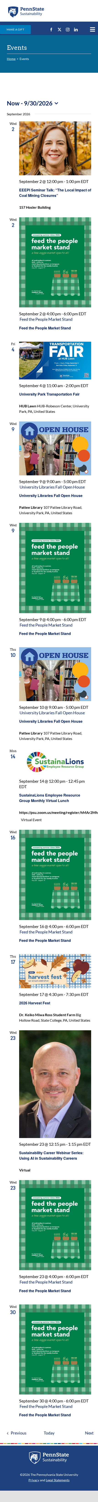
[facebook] (51, 29)
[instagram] (68, 29)
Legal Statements (58, 1480)
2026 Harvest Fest (34, 1003)
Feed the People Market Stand (45, 328)
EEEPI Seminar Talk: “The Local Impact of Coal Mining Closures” (55, 192)
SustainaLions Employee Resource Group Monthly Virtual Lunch (49, 797)
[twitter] (59, 29)
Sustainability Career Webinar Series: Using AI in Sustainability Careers (51, 1155)
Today (49, 1433)
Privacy (33, 1480)
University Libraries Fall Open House (51, 495)
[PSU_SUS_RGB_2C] (25, 7)
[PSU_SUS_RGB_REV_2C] (49, 1453)
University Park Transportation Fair (49, 394)
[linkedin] (76, 29)
